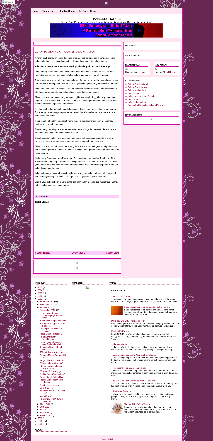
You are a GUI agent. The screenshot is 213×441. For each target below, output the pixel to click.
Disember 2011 (47, 301)
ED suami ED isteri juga (50, 371)
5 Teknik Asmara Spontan (51, 352)
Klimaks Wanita (120, 344)
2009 (40, 421)
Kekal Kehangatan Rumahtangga (48, 338)
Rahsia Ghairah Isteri (137, 102)
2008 (40, 424)
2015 (40, 287)
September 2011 (48, 310)
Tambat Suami (67, 11)
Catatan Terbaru (42, 253)
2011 (40, 299)
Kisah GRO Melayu (120, 331)
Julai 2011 (45, 407)
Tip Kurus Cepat (87, 11)
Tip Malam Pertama (122, 391)
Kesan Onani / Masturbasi (51, 334)
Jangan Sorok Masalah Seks (53, 360)
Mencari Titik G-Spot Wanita (137, 404)
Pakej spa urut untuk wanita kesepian (128, 321)
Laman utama (78, 253)
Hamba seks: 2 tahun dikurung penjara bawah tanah (51, 315)
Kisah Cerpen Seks (121, 296)
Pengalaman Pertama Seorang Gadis (129, 368)
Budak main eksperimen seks (53, 321)
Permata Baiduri (107, 19)
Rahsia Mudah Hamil (137, 90)
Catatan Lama (112, 253)
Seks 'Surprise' (46, 388)
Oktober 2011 (46, 307)
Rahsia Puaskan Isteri (138, 84)
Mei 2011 (44, 409)
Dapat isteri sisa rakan (50, 385)
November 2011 (47, 304)
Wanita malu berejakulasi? (51, 363)
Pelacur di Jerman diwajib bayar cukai (51, 400)
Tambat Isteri (49, 11)
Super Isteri (133, 99)
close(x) (8, 2)
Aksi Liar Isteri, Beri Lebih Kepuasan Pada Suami (133, 381)
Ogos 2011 (45, 404)
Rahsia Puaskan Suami (138, 87)
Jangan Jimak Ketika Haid (51, 377)
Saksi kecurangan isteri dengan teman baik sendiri (147, 307)
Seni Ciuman (133, 93)
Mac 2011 (45, 412)
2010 (40, 418)
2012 (40, 296)
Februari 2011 (46, 415)
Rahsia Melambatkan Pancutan (142, 96)
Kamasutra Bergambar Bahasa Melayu (145, 105)
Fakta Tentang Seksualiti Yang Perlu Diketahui (51, 343)
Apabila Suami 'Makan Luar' (52, 374)
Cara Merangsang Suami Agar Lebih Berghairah (134, 355)
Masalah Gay (46, 396)
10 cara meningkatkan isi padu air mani (65, 51)
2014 (40, 290)
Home (35, 11)
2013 (40, 293)
